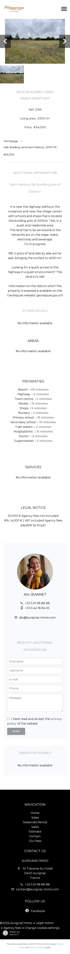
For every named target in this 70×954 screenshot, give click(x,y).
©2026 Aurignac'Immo (16, 923)
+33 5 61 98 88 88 (37, 603)
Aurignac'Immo (35, 861)
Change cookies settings (42, 928)
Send (16, 731)
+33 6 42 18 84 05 (37, 608)
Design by (14, 933)
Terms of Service (37, 947)
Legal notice (44, 923)
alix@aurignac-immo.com (37, 617)
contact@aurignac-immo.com (37, 889)
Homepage (11, 141)
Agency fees (12, 928)
